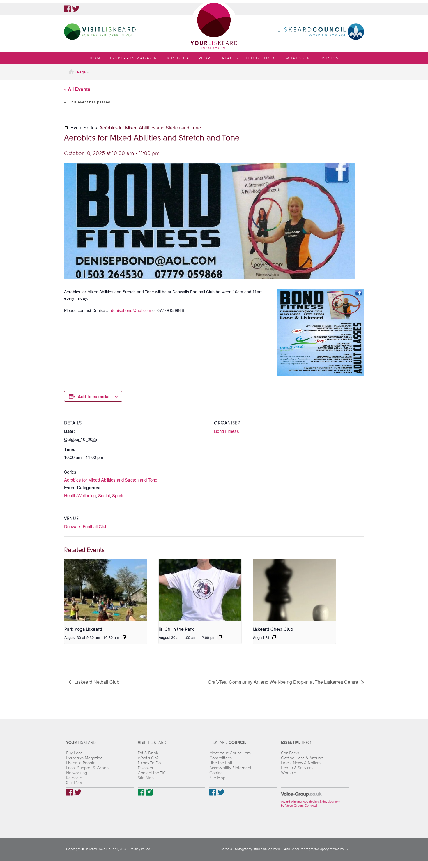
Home (71, 72)
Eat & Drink (148, 753)
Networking (76, 773)
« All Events (77, 89)
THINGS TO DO (261, 58)
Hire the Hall (220, 763)
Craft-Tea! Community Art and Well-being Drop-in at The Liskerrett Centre (283, 682)
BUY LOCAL (179, 58)
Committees (220, 758)
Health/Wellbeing (80, 495)
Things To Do (149, 763)
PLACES (230, 58)
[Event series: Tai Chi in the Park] (220, 637)
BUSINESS (328, 58)
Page (81, 72)
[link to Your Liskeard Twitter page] (75, 8)
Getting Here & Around (302, 758)
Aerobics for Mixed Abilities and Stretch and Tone (110, 480)
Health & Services (297, 768)
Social (104, 495)
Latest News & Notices (301, 763)
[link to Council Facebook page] (212, 792)
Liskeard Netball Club (96, 682)
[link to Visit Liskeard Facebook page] (141, 792)
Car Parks (290, 753)
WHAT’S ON (297, 58)
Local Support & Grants (87, 768)
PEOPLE (207, 58)
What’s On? (148, 758)
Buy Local (75, 753)
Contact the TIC (152, 773)
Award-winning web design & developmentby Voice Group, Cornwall (310, 803)
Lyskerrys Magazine (84, 758)
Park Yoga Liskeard (83, 629)
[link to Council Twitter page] (221, 792)
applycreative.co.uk (334, 849)
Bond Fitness (226, 431)
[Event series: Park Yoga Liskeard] (124, 637)
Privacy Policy (140, 849)
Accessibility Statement (230, 768)
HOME (96, 58)
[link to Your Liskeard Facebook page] (67, 8)
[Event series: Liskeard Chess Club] (274, 637)
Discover (146, 768)
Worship (288, 773)
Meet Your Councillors (230, 753)
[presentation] (105, 590)
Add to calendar (94, 396)
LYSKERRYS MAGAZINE (135, 58)
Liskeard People (80, 763)
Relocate (74, 778)
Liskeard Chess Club (273, 629)
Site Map (74, 783)
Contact (216, 773)
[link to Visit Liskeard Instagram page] (149, 792)
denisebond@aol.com (131, 310)
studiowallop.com (267, 849)
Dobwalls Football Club (85, 526)
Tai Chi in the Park (176, 629)
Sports (118, 495)
